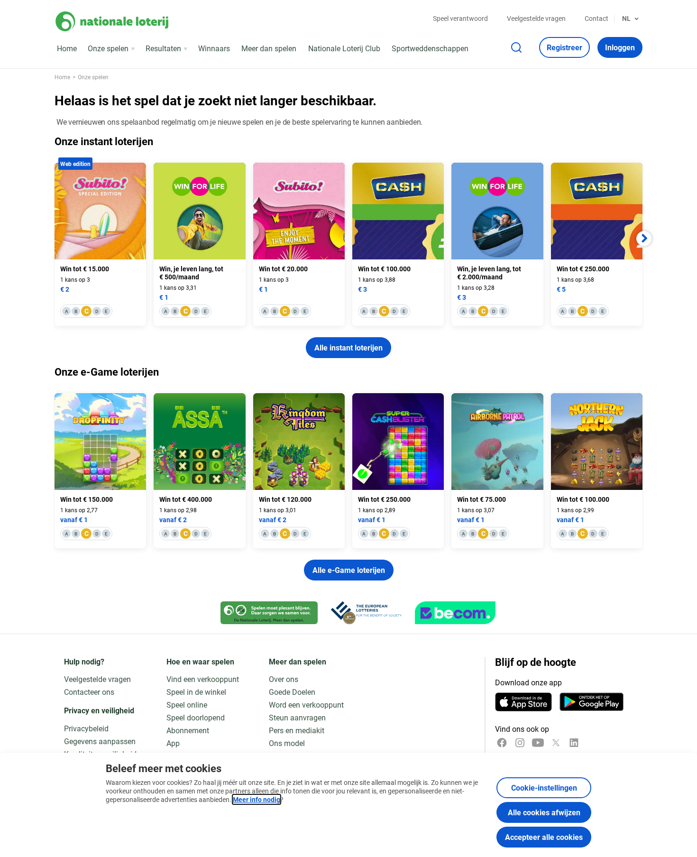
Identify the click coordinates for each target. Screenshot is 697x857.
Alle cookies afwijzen (544, 812)
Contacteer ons (89, 692)
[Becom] (455, 612)
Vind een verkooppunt (202, 679)
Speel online (186, 705)
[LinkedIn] (574, 742)
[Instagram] (520, 742)
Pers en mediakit (296, 730)
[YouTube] (538, 742)
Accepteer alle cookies (544, 837)
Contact (596, 18)
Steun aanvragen (297, 717)
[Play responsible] (269, 612)
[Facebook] (502, 742)
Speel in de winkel (196, 692)
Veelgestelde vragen (536, 18)
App (173, 743)
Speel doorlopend (195, 717)
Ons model (287, 743)
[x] (556, 742)
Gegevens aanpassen (100, 741)
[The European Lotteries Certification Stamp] (366, 612)
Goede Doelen (292, 692)
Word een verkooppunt (306, 705)
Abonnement (187, 730)
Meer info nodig (256, 799)
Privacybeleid (86, 728)
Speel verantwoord (460, 18)
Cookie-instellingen (544, 787)
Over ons (283, 679)
